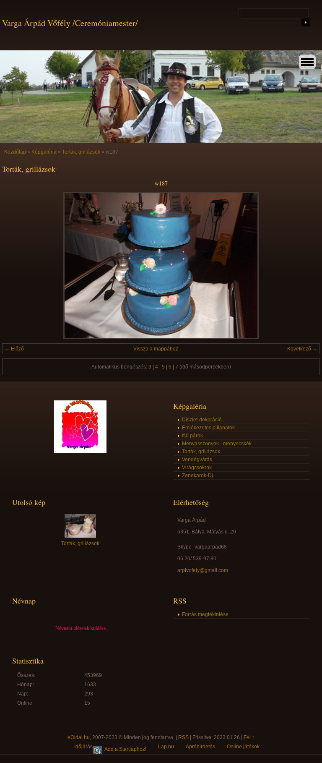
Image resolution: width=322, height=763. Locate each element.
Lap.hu (166, 747)
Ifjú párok (192, 436)
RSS (183, 737)
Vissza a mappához (155, 349)
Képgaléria (44, 152)
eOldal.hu (79, 737)
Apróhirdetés (200, 747)
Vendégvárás (197, 460)
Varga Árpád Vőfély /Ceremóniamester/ (70, 23)
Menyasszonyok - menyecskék (217, 444)
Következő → (302, 349)
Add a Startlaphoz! (125, 749)
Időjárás (83, 747)
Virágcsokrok (197, 467)
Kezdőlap (15, 152)
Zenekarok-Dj (197, 475)
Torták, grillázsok (81, 152)
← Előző (14, 349)
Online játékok (243, 747)
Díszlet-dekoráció (202, 420)
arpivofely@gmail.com (202, 570)
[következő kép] (306, 265)
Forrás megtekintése (205, 614)
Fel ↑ (249, 737)
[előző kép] (15, 265)
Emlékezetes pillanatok (208, 428)
